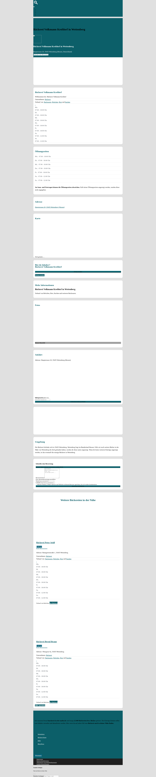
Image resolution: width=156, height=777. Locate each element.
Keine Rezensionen (41, 548)
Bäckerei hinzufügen (43, 11)
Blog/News (41, 744)
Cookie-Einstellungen (43, 764)
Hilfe (39, 741)
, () (50, 207)
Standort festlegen (38, 776)
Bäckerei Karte (42, 737)
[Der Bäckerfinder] (36, 5)
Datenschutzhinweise (43, 761)
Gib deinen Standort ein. (42, 398)
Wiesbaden (38, 755)
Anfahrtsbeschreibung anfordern (78, 401)
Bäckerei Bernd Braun (46, 641)
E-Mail (38, 482)
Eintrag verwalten (78, 271)
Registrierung (40, 14)
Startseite (39, 9)
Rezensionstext (40, 478)
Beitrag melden (39, 275)
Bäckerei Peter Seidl (45, 542)
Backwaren (47, 102)
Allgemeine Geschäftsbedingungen (47, 762)
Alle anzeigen (40, 705)
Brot (60, 102)
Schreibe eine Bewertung (41, 55)
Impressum (40, 759)
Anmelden (39, 12)
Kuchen (67, 102)
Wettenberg (40, 16)
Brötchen (55, 102)
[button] (35, 105)
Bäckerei (48, 99)
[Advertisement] (78, 71)
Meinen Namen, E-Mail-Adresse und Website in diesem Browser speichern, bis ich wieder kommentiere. (67, 484)
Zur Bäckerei (54, 603)
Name (37, 481)
